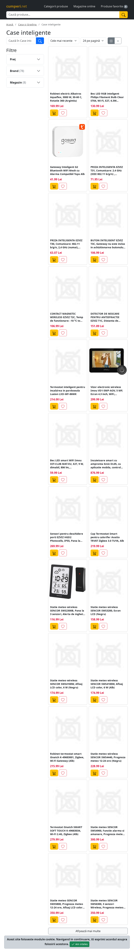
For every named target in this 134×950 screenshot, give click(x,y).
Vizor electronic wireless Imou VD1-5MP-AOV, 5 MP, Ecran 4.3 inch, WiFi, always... (107, 390)
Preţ (13, 59)
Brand (17, 71)
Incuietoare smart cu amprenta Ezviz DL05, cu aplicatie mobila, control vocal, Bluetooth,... (106, 464)
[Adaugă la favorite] (63, 112)
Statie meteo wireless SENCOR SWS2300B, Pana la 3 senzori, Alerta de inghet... (67, 610)
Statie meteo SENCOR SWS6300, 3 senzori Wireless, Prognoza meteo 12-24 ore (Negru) (107, 904)
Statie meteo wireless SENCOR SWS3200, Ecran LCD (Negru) (106, 610)
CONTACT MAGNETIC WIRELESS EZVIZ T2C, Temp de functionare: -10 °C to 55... (66, 317)
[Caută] (123, 14)
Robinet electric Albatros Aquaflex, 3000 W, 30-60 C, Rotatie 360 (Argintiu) (66, 97)
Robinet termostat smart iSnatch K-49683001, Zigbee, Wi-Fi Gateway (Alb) (67, 757)
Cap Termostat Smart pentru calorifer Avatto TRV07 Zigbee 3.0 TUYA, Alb (107, 537)
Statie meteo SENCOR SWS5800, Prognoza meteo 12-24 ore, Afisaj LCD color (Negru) (66, 904)
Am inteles (81, 944)
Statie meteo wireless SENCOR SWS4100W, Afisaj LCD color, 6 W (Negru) (66, 684)
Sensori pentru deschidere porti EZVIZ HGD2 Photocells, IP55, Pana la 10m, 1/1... (66, 537)
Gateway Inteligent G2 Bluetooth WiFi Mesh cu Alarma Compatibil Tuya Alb (67, 170)
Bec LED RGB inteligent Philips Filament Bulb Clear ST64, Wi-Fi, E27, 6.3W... (107, 97)
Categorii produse (56, 6)
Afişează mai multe (88, 931)
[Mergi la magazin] (54, 112)
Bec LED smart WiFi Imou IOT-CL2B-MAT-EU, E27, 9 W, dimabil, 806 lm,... (67, 464)
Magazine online (84, 6)
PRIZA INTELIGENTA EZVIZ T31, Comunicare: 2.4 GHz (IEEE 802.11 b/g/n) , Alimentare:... (107, 170)
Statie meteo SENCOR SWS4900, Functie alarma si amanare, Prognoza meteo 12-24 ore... (107, 830)
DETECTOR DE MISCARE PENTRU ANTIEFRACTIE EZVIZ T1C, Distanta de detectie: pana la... (105, 317)
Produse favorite (112, 6)
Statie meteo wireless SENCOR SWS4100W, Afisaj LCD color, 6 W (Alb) (107, 684)
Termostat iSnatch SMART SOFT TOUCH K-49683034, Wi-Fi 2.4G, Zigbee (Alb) (66, 830)
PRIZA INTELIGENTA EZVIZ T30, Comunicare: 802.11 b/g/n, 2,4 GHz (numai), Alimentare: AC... (66, 244)
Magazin (18, 82)
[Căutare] (40, 40)
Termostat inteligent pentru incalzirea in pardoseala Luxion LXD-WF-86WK (67, 390)
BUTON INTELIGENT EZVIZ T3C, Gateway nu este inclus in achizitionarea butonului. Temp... (108, 244)
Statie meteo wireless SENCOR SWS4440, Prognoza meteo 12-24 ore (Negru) (108, 757)
